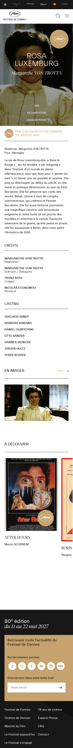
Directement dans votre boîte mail (30, 678)
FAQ (41, 726)
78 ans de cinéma (50, 709)
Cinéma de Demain (17, 718)
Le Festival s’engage (18, 742)
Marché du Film (14, 726)
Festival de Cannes (17, 709)
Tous (60, 370)
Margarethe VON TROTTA (23, 258)
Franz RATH (13, 278)
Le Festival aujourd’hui (19, 734)
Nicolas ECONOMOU (20, 287)
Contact (43, 734)
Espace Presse (48, 718)
